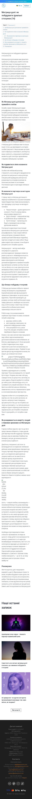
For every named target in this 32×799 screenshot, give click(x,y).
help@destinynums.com (20, 764)
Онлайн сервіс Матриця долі (11, 108)
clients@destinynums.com (21, 766)
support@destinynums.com (16, 770)
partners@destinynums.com (16, 773)
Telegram (24, 778)
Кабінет (26, 5)
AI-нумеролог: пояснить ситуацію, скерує (17, 1)
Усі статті (16, 710)
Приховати (11, 25)
